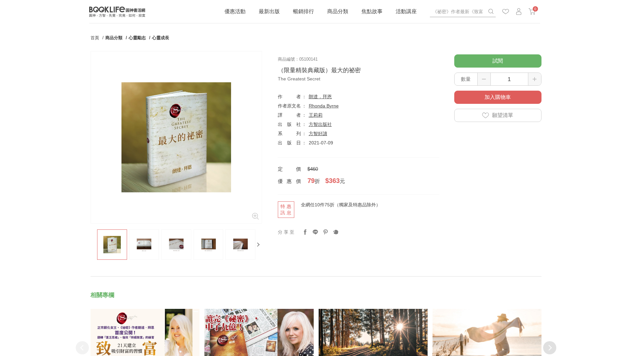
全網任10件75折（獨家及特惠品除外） (341, 204)
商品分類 (337, 11)
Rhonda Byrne (324, 105)
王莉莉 (316, 115)
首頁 (95, 37)
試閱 (497, 61)
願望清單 (502, 115)
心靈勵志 (137, 37)
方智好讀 (318, 133)
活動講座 (406, 11)
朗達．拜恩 (320, 96)
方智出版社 (320, 124)
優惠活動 (235, 11)
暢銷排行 (303, 11)
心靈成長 (160, 37)
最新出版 (269, 11)
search (491, 11)
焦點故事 (371, 11)
